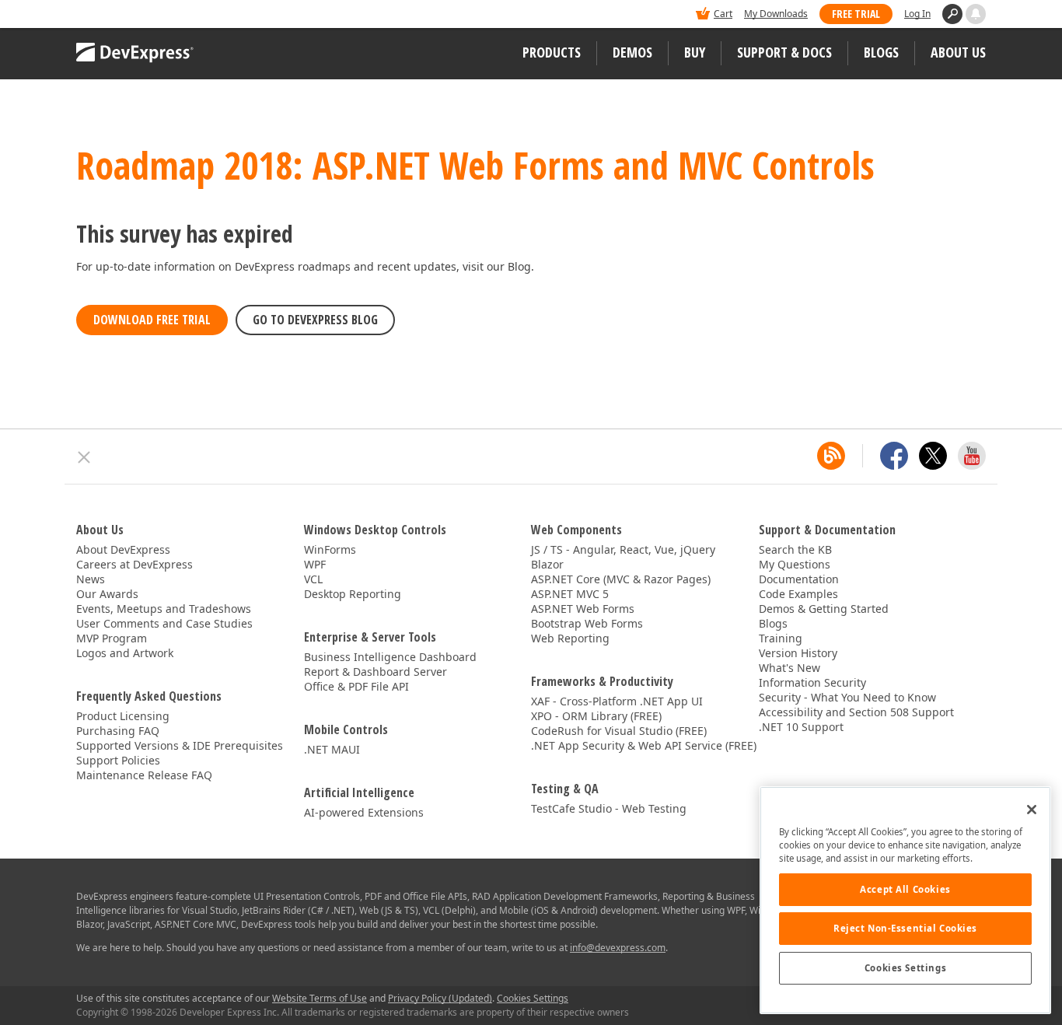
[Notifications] (976, 14)
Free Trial (856, 13)
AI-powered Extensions (364, 812)
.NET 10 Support (801, 726)
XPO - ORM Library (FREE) (596, 715)
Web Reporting (570, 638)
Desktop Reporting (352, 593)
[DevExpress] (123, 15)
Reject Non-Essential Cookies (905, 928)
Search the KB (795, 549)
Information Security (812, 682)
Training (780, 638)
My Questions (794, 564)
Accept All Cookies (905, 889)
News (90, 579)
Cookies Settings (905, 968)
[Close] (1032, 809)
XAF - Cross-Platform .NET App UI (617, 701)
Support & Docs (784, 52)
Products (551, 52)
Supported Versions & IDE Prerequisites (179, 745)
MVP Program (111, 638)
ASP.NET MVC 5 (570, 593)
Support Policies (118, 760)
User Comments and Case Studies (164, 623)
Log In (917, 13)
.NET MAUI (332, 749)
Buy (694, 52)
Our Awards (107, 593)
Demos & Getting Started (824, 608)
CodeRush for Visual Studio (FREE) (619, 730)
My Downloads (776, 13)
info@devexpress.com (617, 947)
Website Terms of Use (319, 998)
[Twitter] (933, 456)
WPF (315, 564)
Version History (798, 652)
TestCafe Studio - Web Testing (608, 808)
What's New (789, 667)
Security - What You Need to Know (847, 697)
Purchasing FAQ (117, 730)
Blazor (547, 564)
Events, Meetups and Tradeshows (163, 608)
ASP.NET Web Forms (582, 608)
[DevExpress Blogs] (831, 456)
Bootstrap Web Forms (587, 623)
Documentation (799, 579)
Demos (632, 52)
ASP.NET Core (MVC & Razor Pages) (621, 579)
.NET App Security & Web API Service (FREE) (643, 745)
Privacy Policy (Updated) (440, 998)
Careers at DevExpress (134, 564)
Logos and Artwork (124, 652)
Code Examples (798, 593)
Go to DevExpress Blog (315, 319)
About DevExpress (123, 549)
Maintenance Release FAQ (144, 775)
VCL (313, 579)
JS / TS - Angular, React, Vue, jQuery (623, 549)
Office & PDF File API (356, 686)
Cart (723, 13)
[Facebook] (894, 456)
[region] (905, 900)
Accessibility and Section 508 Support (856, 712)
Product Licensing (122, 715)
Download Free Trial (152, 319)
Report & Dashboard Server (375, 671)
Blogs (881, 52)
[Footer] (84, 457)
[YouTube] (972, 456)
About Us (958, 52)
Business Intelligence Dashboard (390, 656)
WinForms (330, 549)
